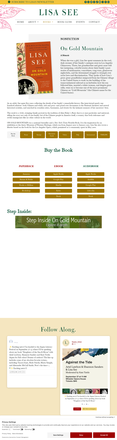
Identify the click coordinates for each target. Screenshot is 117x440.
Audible (91, 179)
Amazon (26, 174)
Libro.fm (90, 191)
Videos (65, 134)
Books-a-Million (26, 185)
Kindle (58, 185)
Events (80, 22)
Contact (94, 22)
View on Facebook (47, 371)
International (91, 134)
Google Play (58, 179)
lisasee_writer (84, 350)
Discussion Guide (52, 135)
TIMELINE (103, 134)
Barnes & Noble (26, 179)
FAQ (77, 134)
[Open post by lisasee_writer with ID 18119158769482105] (85, 371)
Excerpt (39, 134)
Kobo (58, 191)
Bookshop (26, 191)
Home (20, 22)
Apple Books (58, 174)
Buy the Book (13, 135)
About (32, 22)
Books (47, 22)
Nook (58, 196)
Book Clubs (65, 22)
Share (53, 371)
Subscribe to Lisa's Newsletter (32, 2)
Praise (26, 134)
